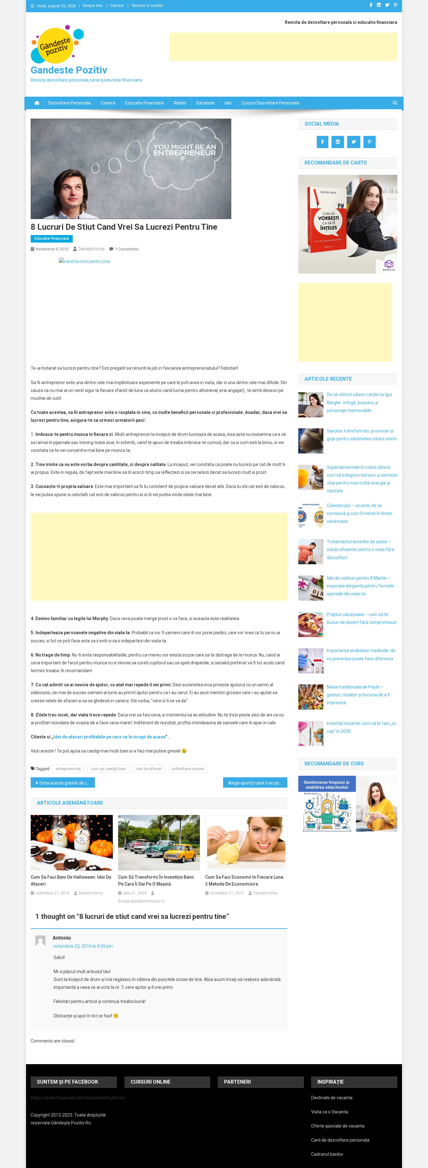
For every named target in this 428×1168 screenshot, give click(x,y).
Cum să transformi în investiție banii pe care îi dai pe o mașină (156, 881)
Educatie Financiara (144, 102)
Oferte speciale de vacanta (337, 1125)
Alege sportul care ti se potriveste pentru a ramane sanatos (257, 782)
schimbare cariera (188, 768)
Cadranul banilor (327, 1154)
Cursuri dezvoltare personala (270, 102)
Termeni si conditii (147, 5)
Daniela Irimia (91, 248)
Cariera (108, 102)
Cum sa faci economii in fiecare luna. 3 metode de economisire (244, 881)
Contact (117, 5)
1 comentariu (127, 249)
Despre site (92, 5)
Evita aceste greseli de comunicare (67, 782)
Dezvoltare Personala (69, 102)
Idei (228, 102)
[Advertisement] (283, 47)
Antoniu (62, 938)
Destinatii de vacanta (331, 1097)
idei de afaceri (149, 768)
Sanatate (205, 102)
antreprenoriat (68, 768)
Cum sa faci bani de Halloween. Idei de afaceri (71, 881)
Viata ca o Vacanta (329, 1111)
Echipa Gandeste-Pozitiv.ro (141, 901)
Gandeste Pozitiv (69, 70)
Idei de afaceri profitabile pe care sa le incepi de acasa (109, 736)
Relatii (180, 102)
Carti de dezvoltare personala (340, 1140)
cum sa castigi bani (108, 768)
